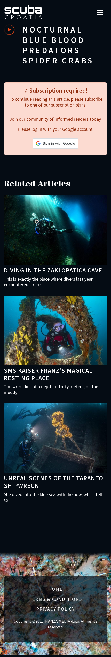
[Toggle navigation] (100, 12)
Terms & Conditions (55, 599)
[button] (56, 143)
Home (55, 589)
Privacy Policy (55, 609)
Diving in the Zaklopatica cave (53, 270)
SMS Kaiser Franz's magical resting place (48, 374)
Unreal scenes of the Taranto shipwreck (53, 482)
